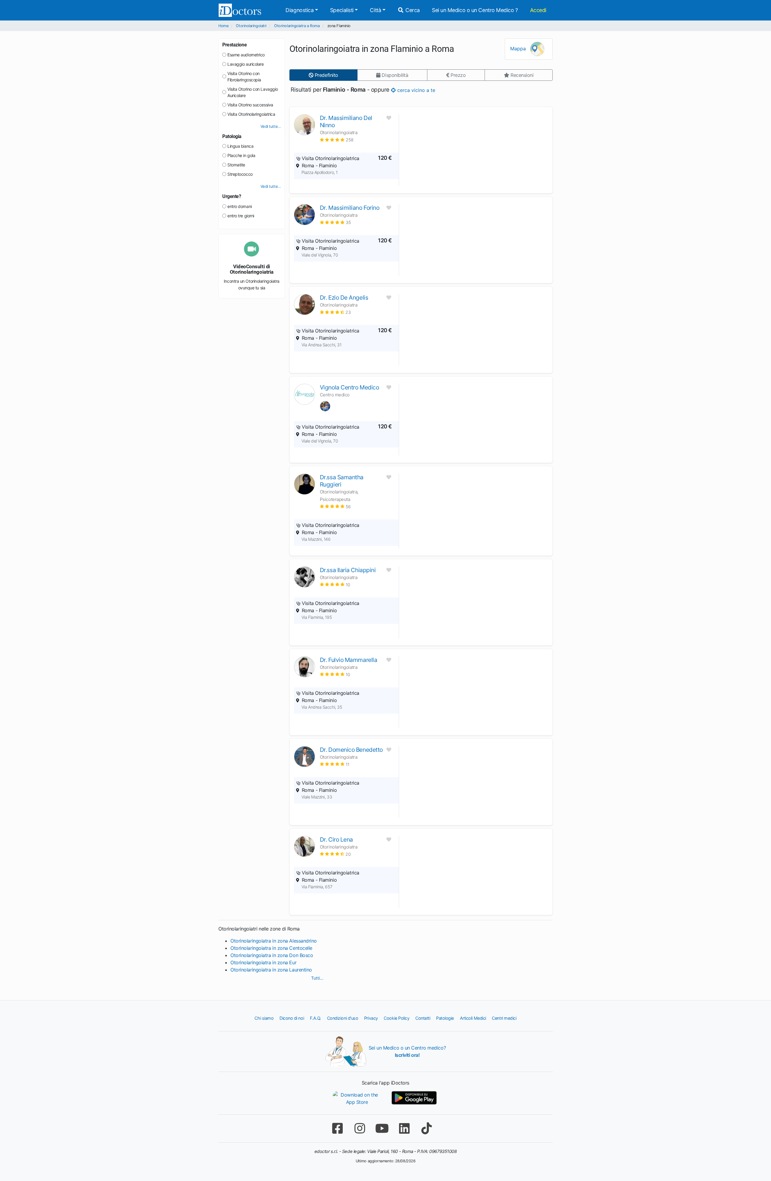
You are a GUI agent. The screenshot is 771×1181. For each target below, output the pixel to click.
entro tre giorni (240, 215)
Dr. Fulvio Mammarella (348, 659)
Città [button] (375, 10)
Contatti (422, 1018)
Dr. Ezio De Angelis (344, 297)
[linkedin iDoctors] (404, 1128)
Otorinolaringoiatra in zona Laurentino (271, 970)
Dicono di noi (291, 1018)
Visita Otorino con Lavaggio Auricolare (252, 92)
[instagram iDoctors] (359, 1128)
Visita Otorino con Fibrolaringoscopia (244, 76)
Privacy (371, 1018)
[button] (336, 139)
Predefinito (325, 75)
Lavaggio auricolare (245, 64)
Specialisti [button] (342, 10)
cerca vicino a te (415, 90)
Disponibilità (394, 75)
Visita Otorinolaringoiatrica (251, 114)
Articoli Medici (473, 1018)
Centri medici (504, 1018)
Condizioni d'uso (342, 1018)
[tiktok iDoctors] (426, 1128)
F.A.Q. (315, 1018)
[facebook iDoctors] (337, 1128)
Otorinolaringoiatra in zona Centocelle (271, 948)
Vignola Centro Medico (349, 387)
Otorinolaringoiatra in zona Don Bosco (271, 955)
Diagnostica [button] (300, 10)
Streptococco (240, 174)
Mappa (518, 49)
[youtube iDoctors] (381, 1128)
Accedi (538, 10)
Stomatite (236, 164)
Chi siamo (263, 1018)
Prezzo (457, 75)
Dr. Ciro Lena (336, 839)
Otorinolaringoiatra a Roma (297, 26)
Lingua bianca (240, 146)
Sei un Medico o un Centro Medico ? (475, 10)
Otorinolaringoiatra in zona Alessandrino (273, 941)
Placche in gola (241, 155)
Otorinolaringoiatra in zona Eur (263, 962)
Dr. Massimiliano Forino (349, 207)
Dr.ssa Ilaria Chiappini (348, 570)
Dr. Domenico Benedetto (351, 749)
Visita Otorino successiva (250, 104)
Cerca (412, 10)
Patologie (445, 1018)
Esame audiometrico (246, 54)
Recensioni (521, 75)
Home (223, 26)
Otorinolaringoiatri (251, 26)
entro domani (239, 206)
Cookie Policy (396, 1018)
